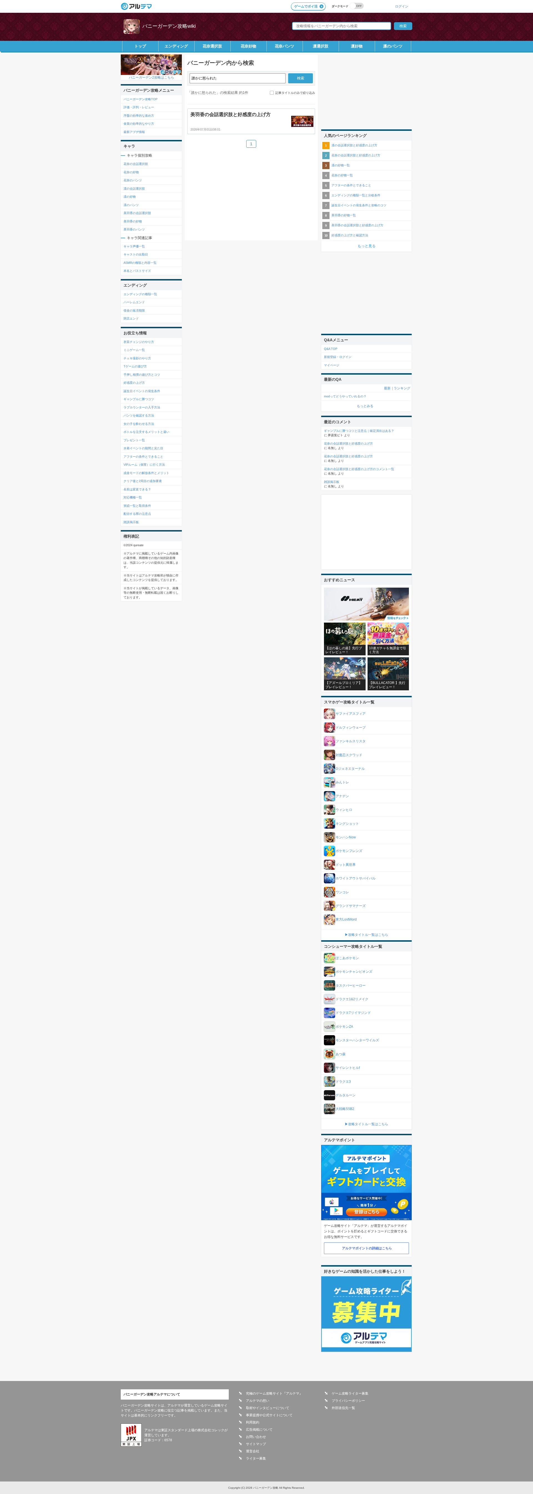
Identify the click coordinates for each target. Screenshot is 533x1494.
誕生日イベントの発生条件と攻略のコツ (358, 205)
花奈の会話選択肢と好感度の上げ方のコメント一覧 (359, 469)
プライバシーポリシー (348, 1401)
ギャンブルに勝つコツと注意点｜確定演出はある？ (359, 430)
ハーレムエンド (134, 302)
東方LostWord (346, 919)
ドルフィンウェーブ (351, 728)
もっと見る (367, 246)
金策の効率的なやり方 (139, 123)
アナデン (342, 796)
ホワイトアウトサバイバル (356, 878)
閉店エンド (131, 318)
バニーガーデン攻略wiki (169, 26)
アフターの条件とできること (143, 456)
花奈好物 (248, 46)
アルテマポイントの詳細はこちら (367, 1248)
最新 (387, 388)
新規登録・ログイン (337, 357)
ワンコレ (342, 892)
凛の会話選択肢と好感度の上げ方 (354, 145)
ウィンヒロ (344, 810)
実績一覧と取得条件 (137, 505)
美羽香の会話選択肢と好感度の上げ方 (357, 225)
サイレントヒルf (348, 1068)
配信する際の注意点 (137, 513)
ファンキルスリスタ (351, 741)
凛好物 (357, 46)
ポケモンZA (344, 1027)
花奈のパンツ (133, 180)
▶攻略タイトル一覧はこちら (366, 935)
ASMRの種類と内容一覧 (140, 262)
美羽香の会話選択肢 (137, 213)
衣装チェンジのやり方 (139, 342)
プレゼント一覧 (134, 440)
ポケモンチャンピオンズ (354, 972)
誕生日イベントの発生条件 (142, 391)
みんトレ (342, 782)
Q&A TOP (330, 348)
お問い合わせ (256, 1437)
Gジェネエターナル (350, 769)
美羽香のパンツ (134, 229)
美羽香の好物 (133, 221)
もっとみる (365, 406)
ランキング (402, 388)
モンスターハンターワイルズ (357, 1040)
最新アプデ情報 (134, 132)
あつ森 (341, 1054)
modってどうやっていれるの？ (345, 396)
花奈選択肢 (212, 46)
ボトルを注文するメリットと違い (146, 431)
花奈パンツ (284, 46)
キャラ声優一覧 (134, 246)
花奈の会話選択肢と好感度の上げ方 (355, 155)
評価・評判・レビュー (139, 107)
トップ (140, 46)
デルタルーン (346, 1095)
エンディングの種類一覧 (140, 294)
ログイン (401, 6)
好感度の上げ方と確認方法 (349, 235)
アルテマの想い (257, 1401)
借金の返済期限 (134, 310)
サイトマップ (256, 1444)
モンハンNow (346, 837)
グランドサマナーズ (351, 906)
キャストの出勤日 (136, 254)
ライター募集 (256, 1458)
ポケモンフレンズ (349, 851)
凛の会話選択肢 (134, 188)
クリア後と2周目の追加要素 (143, 481)
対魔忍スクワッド (349, 755)
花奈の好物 (131, 172)
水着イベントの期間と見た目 (143, 448)
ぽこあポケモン (347, 958)
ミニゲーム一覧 (134, 350)
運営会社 (252, 1451)
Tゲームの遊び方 (135, 366)
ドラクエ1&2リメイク (352, 999)
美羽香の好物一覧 (343, 215)
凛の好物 (130, 196)
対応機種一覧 (133, 497)
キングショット (347, 824)
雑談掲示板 (131, 522)
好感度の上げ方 (134, 382)
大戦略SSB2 (345, 1109)
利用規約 (252, 1422)
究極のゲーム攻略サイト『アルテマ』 (274, 1393)
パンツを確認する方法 (139, 415)
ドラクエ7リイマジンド (353, 1013)
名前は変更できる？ (137, 489)
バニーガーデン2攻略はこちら (151, 77)
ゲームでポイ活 (306, 6)
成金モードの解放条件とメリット (146, 473)
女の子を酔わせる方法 (139, 423)
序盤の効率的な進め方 (139, 115)
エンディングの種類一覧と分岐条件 (355, 195)
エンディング (176, 46)
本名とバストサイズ (137, 270)
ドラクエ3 (343, 1082)
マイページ (331, 365)
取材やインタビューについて (267, 1408)
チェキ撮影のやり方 (137, 358)
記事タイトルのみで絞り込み (295, 92)
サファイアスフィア (351, 714)
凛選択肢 (320, 46)
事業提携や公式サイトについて (269, 1415)
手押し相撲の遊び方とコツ (142, 374)
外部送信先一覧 (343, 1408)
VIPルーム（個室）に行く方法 (144, 464)
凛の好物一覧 (340, 165)
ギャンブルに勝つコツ (139, 399)
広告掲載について (259, 1430)
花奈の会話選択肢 (136, 164)
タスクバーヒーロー (351, 985)
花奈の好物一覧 (342, 175)
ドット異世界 (346, 865)
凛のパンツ (393, 46)
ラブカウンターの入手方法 (142, 407)
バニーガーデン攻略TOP (140, 99)
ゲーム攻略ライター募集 (350, 1393)
